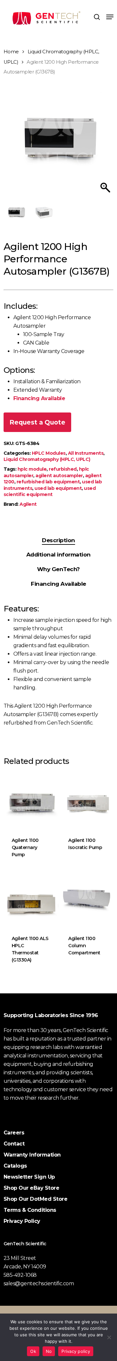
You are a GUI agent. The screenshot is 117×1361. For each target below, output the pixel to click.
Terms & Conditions (30, 1210)
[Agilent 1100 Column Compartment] (87, 899)
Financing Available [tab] (58, 584)
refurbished (63, 469)
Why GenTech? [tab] (58, 569)
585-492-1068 (20, 1275)
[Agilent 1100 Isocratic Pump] (87, 801)
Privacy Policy (22, 1221)
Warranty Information (32, 1155)
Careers (14, 1133)
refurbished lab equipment (48, 482)
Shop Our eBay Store (31, 1188)
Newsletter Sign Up (29, 1177)
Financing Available (39, 398)
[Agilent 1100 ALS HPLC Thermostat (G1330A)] (31, 899)
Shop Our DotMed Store (36, 1199)
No (49, 1351)
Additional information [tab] (58, 554)
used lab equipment (58, 488)
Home (11, 52)
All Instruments (86, 453)
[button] (109, 17)
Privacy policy (75, 1351)
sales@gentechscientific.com (39, 1283)
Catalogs (15, 1166)
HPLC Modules (49, 453)
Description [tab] (58, 540)
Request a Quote (37, 422)
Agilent (28, 504)
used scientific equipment (50, 491)
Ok (33, 1351)
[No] (109, 1337)
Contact (14, 1144)
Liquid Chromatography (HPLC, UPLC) (47, 459)
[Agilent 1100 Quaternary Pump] (31, 801)
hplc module (32, 469)
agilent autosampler (59, 475)
